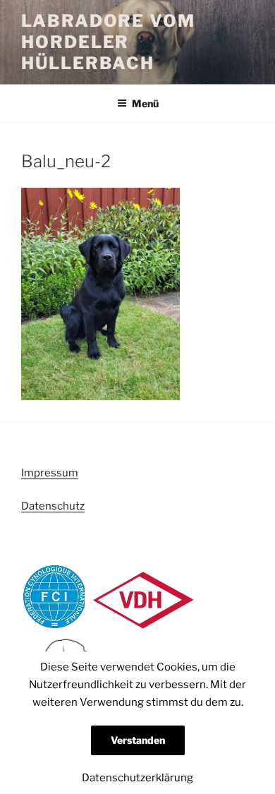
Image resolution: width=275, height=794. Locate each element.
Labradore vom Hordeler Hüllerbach (108, 42)
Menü (145, 103)
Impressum (49, 473)
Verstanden (138, 740)
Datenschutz (53, 506)
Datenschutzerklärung (137, 777)
